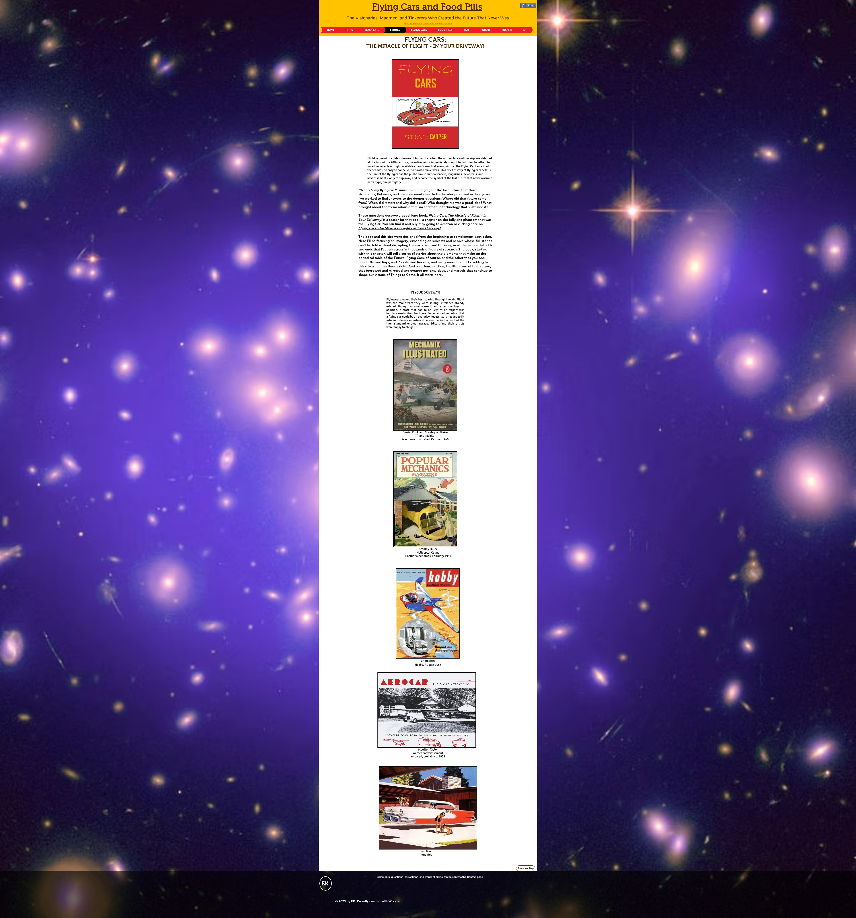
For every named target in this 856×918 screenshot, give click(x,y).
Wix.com (395, 901)
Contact (472, 877)
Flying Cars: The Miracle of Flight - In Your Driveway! (399, 228)
